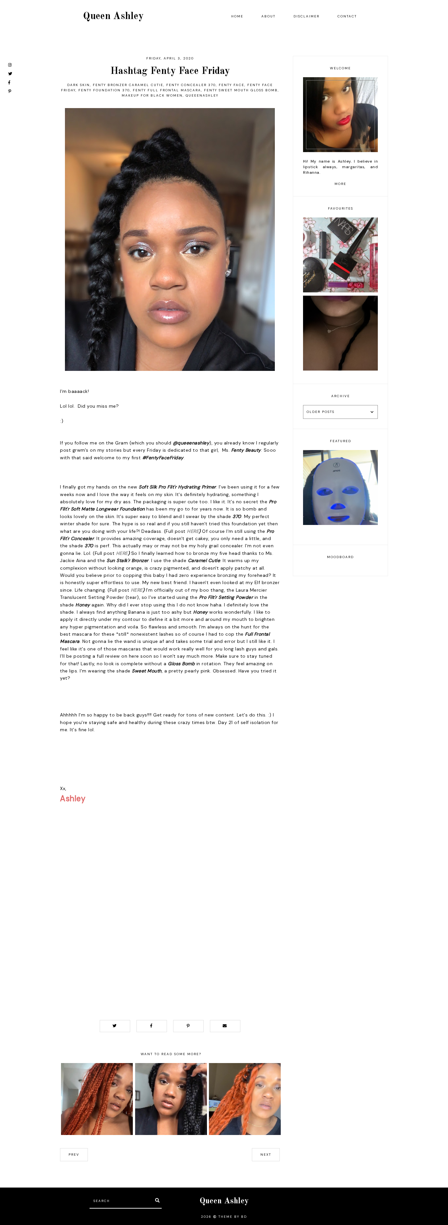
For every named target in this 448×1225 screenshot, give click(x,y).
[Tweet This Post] (115, 1026)
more (340, 184)
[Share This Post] (151, 1026)
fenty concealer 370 (191, 85)
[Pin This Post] (188, 1026)
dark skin (78, 85)
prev (74, 1154)
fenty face (231, 85)
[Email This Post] (225, 1026)
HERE (193, 531)
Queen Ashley (113, 16)
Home (237, 16)
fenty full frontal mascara (167, 90)
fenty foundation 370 (104, 90)
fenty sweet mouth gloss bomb (241, 90)
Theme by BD (232, 1216)
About (268, 16)
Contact (347, 16)
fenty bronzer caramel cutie (128, 85)
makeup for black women (152, 95)
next (265, 1154)
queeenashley (202, 95)
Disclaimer (306, 16)
